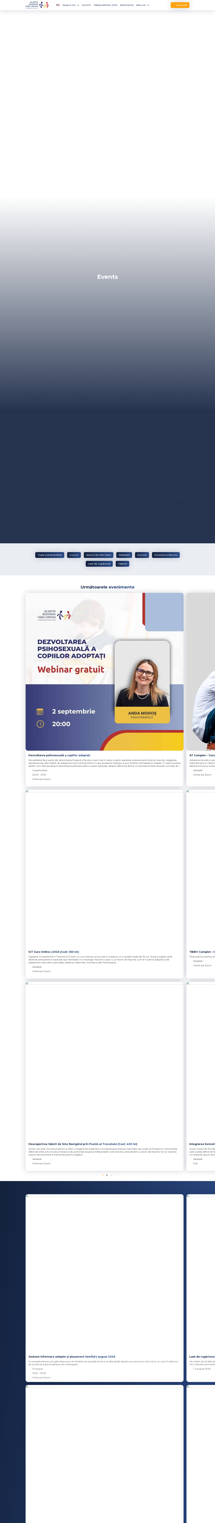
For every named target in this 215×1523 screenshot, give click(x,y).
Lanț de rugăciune (99, 563)
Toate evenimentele (50, 555)
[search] (156, 5)
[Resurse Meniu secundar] (148, 5)
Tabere (122, 563)
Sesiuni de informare (98, 555)
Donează (181, 5)
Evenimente (127, 5)
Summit (86, 5)
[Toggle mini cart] (163, 5)
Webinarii (124, 555)
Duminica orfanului (165, 555)
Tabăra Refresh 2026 (105, 5)
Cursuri (74, 555)
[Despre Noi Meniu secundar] (78, 5)
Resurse (141, 5)
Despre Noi (69, 5)
